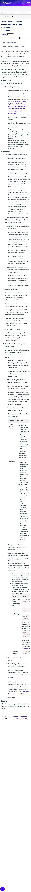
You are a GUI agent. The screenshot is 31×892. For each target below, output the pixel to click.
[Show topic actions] (28, 22)
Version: (3, 34)
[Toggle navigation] (28, 3)
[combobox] (10, 34)
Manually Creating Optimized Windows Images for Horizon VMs (18, 104)
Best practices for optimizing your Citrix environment (16, 111)
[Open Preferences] (2, 889)
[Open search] (23, 3)
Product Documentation (10, 46)
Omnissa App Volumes (9, 42)
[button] (15, 17)
